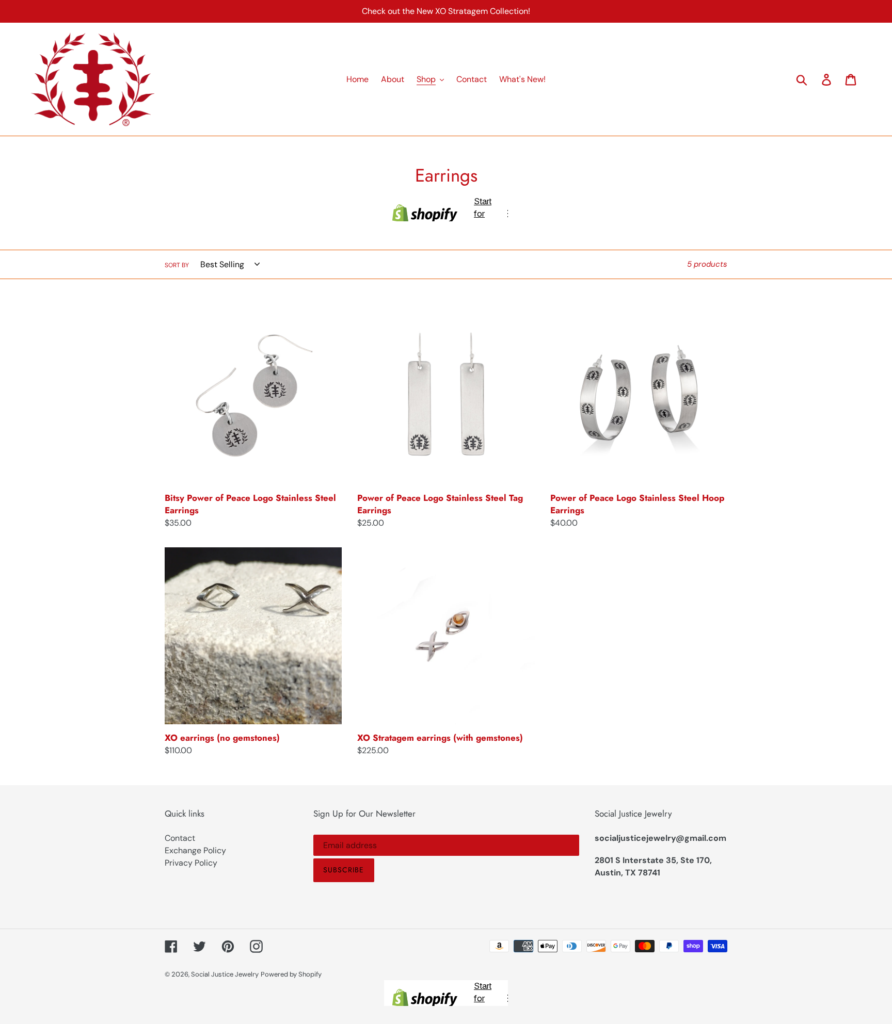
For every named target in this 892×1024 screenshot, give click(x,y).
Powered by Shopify (291, 974)
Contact (180, 838)
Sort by (177, 265)
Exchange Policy (195, 850)
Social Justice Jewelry (225, 974)
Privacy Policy (191, 862)
